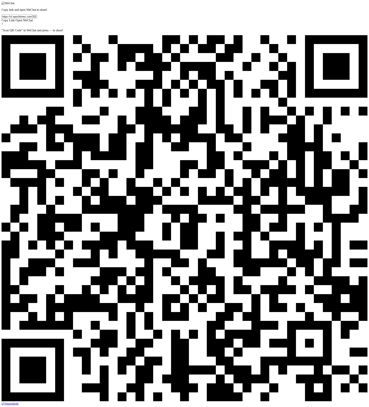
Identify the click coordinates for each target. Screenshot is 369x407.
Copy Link (8, 20)
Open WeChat (24, 20)
